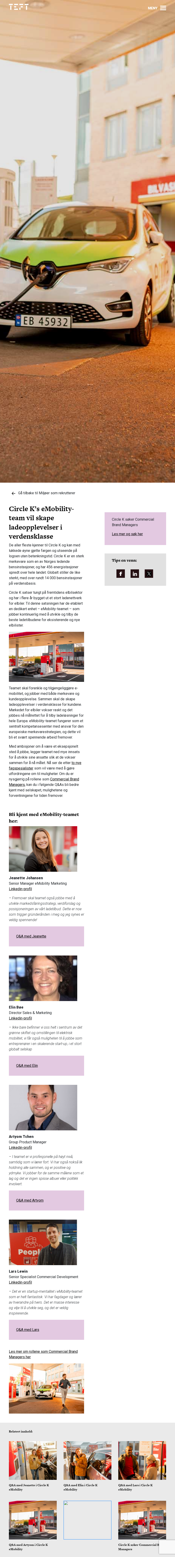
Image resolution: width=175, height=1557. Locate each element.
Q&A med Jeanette (31, 936)
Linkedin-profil (20, 889)
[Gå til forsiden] (18, 7)
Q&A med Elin (27, 1065)
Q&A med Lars (27, 1330)
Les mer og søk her (127, 534)
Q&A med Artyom (30, 1200)
